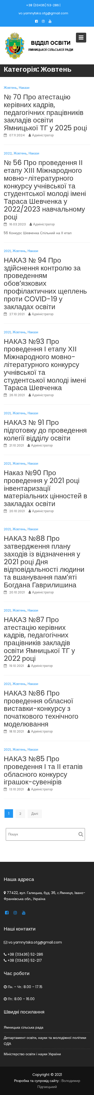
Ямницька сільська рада (23, 1027)
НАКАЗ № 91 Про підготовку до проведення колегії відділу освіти (45, 430)
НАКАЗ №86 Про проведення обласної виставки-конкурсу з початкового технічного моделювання (41, 708)
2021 (7, 251)
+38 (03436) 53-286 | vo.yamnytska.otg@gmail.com (43, 9)
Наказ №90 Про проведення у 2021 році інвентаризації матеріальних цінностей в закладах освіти (45, 488)
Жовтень (10, 87)
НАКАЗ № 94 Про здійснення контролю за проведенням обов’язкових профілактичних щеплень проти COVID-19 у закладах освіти (45, 283)
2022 (8, 153)
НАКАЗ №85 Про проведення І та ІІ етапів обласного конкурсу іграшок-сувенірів (43, 770)
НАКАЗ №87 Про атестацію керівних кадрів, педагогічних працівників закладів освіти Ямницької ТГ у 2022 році (39, 639)
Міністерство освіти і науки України (32, 1054)
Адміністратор (43, 135)
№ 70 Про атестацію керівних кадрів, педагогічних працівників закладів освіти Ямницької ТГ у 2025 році (45, 112)
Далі (34, 813)
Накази (24, 87)
